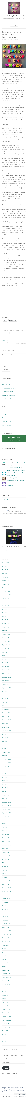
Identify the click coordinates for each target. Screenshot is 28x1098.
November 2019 (6, 848)
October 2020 (6, 809)
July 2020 (4, 820)
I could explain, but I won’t (9, 388)
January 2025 (5, 630)
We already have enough (9, 395)
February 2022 (6, 752)
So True (9, 483)
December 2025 (6, 591)
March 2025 (5, 623)
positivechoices (15, 333)
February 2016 (6, 1009)
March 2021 (5, 791)
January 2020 (6, 841)
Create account (6, 411)
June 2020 (5, 823)
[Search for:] (10, 366)
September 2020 (6, 813)
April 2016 (5, 1002)
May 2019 (4, 870)
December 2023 (6, 677)
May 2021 (4, 784)
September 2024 (6, 645)
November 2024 (6, 638)
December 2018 (6, 888)
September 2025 (6, 602)
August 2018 (5, 902)
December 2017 (6, 931)
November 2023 (6, 680)
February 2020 (6, 838)
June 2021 (5, 780)
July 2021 (4, 777)
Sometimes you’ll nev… (13, 478)
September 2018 (6, 898)
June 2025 (5, 613)
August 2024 (5, 648)
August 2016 (5, 988)
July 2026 (4, 566)
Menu (15, 25)
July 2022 (4, 734)
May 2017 (4, 956)
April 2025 (5, 620)
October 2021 (5, 766)
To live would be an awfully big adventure (21, 342)
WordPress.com (6, 425)
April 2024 (5, 663)
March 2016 (5, 1006)
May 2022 (4, 741)
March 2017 (5, 963)
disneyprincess (14, 330)
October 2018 (5, 895)
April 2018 (5, 916)
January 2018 (5, 927)
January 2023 (5, 716)
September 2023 (6, 688)
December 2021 (6, 759)
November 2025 (6, 595)
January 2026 (6, 588)
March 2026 (5, 580)
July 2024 (4, 652)
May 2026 (4, 573)
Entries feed (5, 418)
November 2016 (6, 977)
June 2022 (5, 738)
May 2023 (4, 702)
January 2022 (5, 755)
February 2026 (6, 584)
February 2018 (6, 923)
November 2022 (6, 723)
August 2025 (5, 605)
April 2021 (5, 788)
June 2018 (5, 909)
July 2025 (4, 609)
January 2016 (5, 1013)
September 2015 (6, 1027)
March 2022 (5, 748)
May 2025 (4, 616)
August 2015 (5, 1031)
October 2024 (5, 641)
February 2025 (6, 627)
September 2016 (6, 984)
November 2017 (6, 934)
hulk (22, 330)
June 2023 (5, 698)
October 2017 (5, 938)
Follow (6, 1068)
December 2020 (6, 802)
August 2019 (5, 859)
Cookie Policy (7, 1091)
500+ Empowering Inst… (13, 467)
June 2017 (5, 952)
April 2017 (5, 959)
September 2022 (6, 730)
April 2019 (5, 873)
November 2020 (6, 805)
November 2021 (6, 763)
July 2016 (4, 991)
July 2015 (4, 1034)
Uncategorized (6, 499)
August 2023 (5, 691)
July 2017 (4, 948)
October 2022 (5, 727)
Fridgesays (14, 39)
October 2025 (5, 598)
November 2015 (6, 1020)
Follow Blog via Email (9, 1050)
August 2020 (5, 816)
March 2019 (5, 877)
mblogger (6, 333)
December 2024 (6, 634)
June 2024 (5, 655)
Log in (4, 414)
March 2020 (5, 834)
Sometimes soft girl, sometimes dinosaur (14, 399)
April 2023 (5, 705)
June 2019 (5, 866)
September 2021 (6, 770)
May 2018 (4, 913)
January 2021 (5, 798)
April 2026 (5, 577)
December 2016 (6, 973)
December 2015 (6, 1016)
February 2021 (6, 795)
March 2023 (5, 709)
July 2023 (4, 695)
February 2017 (6, 966)
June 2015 (5, 1038)
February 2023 (6, 713)
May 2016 (4, 998)
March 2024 (5, 666)
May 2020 (4, 827)
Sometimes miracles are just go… (16, 480)
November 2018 (6, 891)
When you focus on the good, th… (16, 470)
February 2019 (6, 881)
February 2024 (6, 670)
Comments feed (6, 421)
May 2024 (4, 659)
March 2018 (5, 920)
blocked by (15, 439)
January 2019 (5, 884)
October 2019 (5, 852)
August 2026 (5, 562)
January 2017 (5, 970)
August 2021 (5, 773)
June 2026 (5, 570)
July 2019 (4, 863)
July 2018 (4, 906)
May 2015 (4, 1041)
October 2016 (5, 981)
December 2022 (6, 720)
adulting (5, 330)
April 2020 (5, 830)
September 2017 (6, 941)
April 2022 (5, 745)
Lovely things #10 (6, 341)
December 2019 (6, 845)
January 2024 (5, 673)
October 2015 (5, 1023)
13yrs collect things (7, 391)
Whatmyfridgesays (14, 15)
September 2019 (6, 855)
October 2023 (5, 684)
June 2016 (5, 995)
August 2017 (5, 945)
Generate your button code (9, 518)
